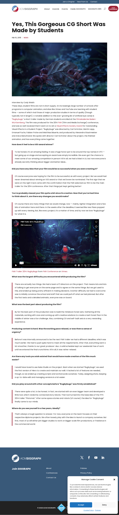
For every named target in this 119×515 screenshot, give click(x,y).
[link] (24, 9)
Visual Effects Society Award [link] (69, 126)
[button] (114, 479)
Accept (81, 505)
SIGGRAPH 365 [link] (94, 9)
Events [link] (65, 9)
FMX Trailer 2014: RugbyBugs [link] (24, 271)
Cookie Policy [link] (89, 510)
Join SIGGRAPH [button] (113, 8)
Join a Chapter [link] (69, 2)
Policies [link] (98, 510)
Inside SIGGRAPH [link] (78, 9)
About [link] (47, 9)
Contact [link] (93, 2)
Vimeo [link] (64, 271)
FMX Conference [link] (50, 271)
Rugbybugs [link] (17, 119)
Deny (104, 505)
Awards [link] (55, 9)
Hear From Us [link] (82, 2)
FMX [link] (60, 122)
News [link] (26, 38)
